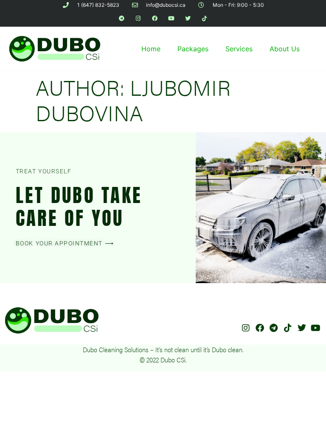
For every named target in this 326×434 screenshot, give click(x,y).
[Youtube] (171, 18)
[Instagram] (138, 18)
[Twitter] (188, 18)
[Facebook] (154, 18)
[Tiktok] (204, 18)
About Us (285, 49)
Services (239, 49)
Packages (192, 49)
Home (150, 49)
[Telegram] (121, 18)
